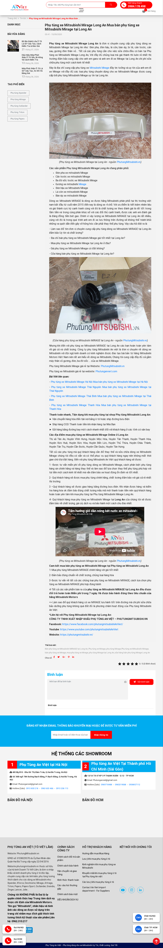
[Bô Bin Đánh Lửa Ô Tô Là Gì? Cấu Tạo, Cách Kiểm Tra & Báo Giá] (13, 46)
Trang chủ (12, 18)
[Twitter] (59, 657)
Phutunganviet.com (106, 371)
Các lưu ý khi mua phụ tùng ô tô (98, 882)
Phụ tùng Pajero (18, 119)
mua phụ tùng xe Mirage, (78, 652)
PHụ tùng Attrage (18, 99)
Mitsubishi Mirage (99, 67)
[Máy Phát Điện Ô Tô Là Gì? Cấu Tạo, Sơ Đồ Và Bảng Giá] (13, 73)
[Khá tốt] (133, 664)
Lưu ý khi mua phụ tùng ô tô (96, 859)
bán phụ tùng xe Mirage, (55, 652)
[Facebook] (54, 657)
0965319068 (120, 784)
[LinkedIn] (73, 657)
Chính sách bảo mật (67, 894)
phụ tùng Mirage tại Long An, (102, 652)
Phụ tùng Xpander (18, 93)
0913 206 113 (62, 788)
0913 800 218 (32, 788)
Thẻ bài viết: (51, 645)
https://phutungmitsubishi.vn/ (76, 634)
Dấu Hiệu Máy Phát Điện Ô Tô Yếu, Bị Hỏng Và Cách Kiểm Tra (32, 57)
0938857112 (134, 784)
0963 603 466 (47, 788)
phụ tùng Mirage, (113, 649)
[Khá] (129, 664)
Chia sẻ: (48, 658)
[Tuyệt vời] (137, 664)
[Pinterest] (68, 657)
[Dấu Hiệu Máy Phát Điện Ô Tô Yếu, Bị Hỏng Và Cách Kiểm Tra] (13, 59)
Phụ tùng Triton (17, 112)
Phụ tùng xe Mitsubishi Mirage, (135, 649)
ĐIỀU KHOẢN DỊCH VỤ (67, 899)
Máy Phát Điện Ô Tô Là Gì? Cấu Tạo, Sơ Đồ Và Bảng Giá (32, 70)
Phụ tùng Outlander (19, 106)
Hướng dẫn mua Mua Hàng (95, 853)
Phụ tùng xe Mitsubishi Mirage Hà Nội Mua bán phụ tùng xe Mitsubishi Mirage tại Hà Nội (99, 381)
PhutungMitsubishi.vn (129, 162)
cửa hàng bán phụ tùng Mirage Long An (132, 652)
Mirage (82, 184)
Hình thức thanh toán (68, 880)
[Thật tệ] (120, 664)
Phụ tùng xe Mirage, (97, 649)
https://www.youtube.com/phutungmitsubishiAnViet (89, 629)
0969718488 (106, 784)
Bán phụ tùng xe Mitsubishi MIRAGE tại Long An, (66, 649)
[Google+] (64, 657)
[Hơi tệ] (124, 664)
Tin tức (23, 18)
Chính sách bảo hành (67, 865)
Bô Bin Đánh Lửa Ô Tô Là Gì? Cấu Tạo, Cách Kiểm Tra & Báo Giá (32, 43)
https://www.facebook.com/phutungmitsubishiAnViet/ (92, 624)
